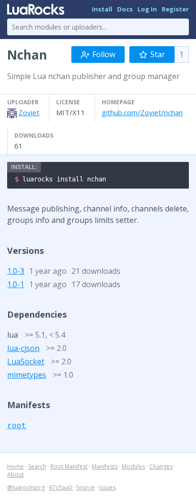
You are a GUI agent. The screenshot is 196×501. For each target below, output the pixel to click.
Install (102, 9)
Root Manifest (69, 466)
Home (15, 466)
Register (175, 9)
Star (157, 54)
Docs (125, 9)
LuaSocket (25, 361)
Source (85, 487)
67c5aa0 (61, 487)
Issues (107, 487)
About (15, 475)
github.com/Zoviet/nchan (142, 112)
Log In (147, 9)
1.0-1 (15, 284)
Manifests (105, 466)
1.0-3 (15, 271)
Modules (133, 466)
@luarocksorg (26, 487)
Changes (161, 466)
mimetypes (26, 375)
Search (37, 466)
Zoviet (29, 112)
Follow (103, 54)
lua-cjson (23, 348)
